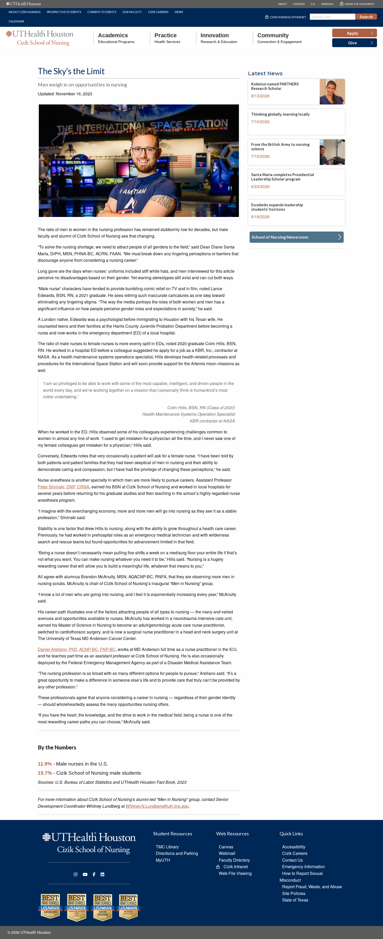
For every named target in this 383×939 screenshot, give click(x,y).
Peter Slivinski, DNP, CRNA (63, 487)
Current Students (101, 12)
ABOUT (282, 3)
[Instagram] (75, 874)
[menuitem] (113, 38)
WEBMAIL (327, 3)
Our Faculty (132, 12)
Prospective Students (64, 12)
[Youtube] (85, 874)
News (179, 12)
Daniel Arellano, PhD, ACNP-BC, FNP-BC (77, 649)
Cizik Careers (158, 12)
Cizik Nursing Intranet (288, 17)
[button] (354, 33)
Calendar (16, 21)
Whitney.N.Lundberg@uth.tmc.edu (157, 806)
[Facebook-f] (94, 874)
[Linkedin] (102, 874)
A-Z (313, 3)
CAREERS (299, 3)
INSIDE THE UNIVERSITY (359, 3)
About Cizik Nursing (25, 12)
